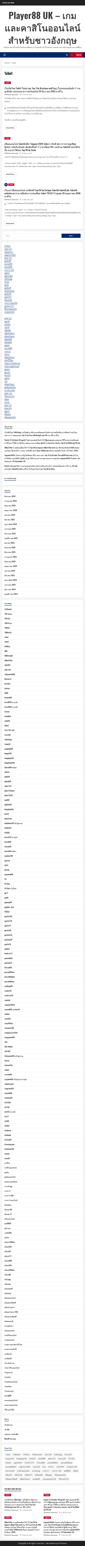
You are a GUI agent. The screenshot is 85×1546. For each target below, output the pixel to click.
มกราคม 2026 (10, 529)
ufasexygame (9, 1144)
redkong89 (8, 986)
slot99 (7, 327)
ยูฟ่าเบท (7, 1228)
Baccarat (7, 679)
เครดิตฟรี (8, 1358)
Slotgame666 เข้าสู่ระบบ (13, 1056)
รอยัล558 (8, 1233)
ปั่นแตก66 (8, 300)
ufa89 (6, 1121)
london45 (7, 828)
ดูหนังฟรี (7, 261)
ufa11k (6, 1107)
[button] (4, 55)
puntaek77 (8, 963)
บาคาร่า (7, 351)
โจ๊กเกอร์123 (9, 396)
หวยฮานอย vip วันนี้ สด (13, 1344)
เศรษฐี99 (7, 1395)
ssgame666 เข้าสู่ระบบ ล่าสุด (15, 1079)
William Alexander (12, 95)
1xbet (7, 138)
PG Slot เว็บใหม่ (10, 888)
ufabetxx (7, 1130)
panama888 (8, 874)
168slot (7, 618)
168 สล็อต (8, 614)
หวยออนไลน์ (9, 312)
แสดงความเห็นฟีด (11, 1434)
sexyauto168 (9, 1028)
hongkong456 (9, 762)
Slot (6, 1042)
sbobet (7, 1014)
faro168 (7, 735)
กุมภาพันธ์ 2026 (10, 524)
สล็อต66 (7, 330)
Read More (11, 128)
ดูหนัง (6, 285)
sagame (7, 1000)
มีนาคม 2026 (9, 519)
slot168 (7, 1051)
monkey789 (8, 856)
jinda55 (7, 324)
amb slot (7, 669)
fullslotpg (8, 279)
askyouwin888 (9, 674)
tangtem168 (9, 1088)
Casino (6, 711)
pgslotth (7, 944)
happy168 (8, 753)
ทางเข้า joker (9, 390)
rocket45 (8, 990)
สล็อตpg (7, 1279)
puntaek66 (8, 958)
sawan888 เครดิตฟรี (12, 1009)
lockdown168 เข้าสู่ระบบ (13, 823)
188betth (7, 632)
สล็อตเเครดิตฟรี (10, 1316)
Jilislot (6, 772)
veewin (6, 1153)
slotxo (7, 354)
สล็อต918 (8, 1265)
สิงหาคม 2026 (9, 496)
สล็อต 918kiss (9, 1242)
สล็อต (6, 399)
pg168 (7, 321)
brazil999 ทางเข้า (11, 702)
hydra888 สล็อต (10, 767)
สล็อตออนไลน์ (9, 417)
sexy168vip (8, 1023)
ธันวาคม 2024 (10, 589)
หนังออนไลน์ (9, 291)
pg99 (6, 897)
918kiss (7, 246)
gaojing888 (8, 748)
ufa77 (6, 1116)
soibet (6, 1070)
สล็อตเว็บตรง (9, 333)
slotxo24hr (8, 1065)
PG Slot (7, 883)
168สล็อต (8, 623)
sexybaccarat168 (10, 1032)
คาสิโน (7, 1163)
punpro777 (9, 306)
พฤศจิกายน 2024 (11, 594)
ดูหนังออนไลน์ (9, 387)
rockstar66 (8, 995)
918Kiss (7, 646)
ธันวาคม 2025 (10, 533)
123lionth (8, 609)
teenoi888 (8, 1093)
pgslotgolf (8, 939)
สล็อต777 (8, 1256)
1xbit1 (8, 83)
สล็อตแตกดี (8, 1321)
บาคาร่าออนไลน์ (10, 303)
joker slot (8, 393)
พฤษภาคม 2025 (10, 566)
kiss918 (7, 375)
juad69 (7, 800)
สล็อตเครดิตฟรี (10, 1302)
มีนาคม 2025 (9, 575)
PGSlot (7, 911)
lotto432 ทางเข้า (11, 837)
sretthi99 (8, 1074)
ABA (5, 651)
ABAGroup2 (8, 655)
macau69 (7, 846)
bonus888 (8, 697)
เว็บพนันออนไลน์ (10, 1381)
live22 (6, 282)
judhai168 (8, 804)
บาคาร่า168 (9, 270)
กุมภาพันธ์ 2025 (10, 580)
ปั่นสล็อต (7, 1205)
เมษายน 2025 (9, 570)
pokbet (7, 949)
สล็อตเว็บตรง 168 (11, 1312)
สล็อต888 (8, 339)
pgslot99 (7, 930)
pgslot (7, 273)
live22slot (8, 818)
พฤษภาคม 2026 (10, 510)
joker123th (8, 795)
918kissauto (37, 1454)
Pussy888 (8, 967)
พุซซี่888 (7, 1223)
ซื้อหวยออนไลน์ (10, 309)
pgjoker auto (9, 907)
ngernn (7, 860)
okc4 (6, 865)
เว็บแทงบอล (9, 1391)
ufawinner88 (9, 1149)
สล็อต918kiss (9, 1270)
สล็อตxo (7, 414)
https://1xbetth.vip (12, 363)
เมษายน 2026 (9, 515)
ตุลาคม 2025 (9, 543)
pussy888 (8, 264)
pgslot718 (8, 921)
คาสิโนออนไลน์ (10, 1167)
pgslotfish (8, 935)
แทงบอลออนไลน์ (11, 1400)
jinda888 (7, 781)
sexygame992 (9, 1037)
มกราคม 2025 (10, 584)
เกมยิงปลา (8, 1354)
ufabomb (7, 1135)
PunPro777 (8, 953)
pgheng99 (8, 276)
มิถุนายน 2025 (10, 561)
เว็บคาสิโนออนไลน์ (11, 1367)
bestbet (7, 683)
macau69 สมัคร (10, 851)
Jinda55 (32, 1458)
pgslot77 (8, 297)
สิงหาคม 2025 (9, 552)
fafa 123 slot (9, 730)
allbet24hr (8, 660)
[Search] (67, 55)
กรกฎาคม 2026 (10, 501)
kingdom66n (9, 809)
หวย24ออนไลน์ (10, 1335)
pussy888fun (9, 972)
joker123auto (9, 790)
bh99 (6, 693)
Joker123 (7, 786)
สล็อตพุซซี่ (8, 1288)
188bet (7, 627)
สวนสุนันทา (9, 1325)
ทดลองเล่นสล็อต (10, 1181)
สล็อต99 (7, 1274)
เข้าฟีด (7, 1429)
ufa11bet (7, 1102)
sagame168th (10, 255)
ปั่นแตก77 (8, 1214)
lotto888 (7, 842)
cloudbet (7, 716)
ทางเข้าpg (8, 1186)
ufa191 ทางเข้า (10, 1111)
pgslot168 (8, 916)
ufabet (7, 1125)
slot (6, 381)
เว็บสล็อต (8, 1386)
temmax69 (8, 1097)
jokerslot (8, 408)
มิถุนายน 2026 (10, 505)
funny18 (7, 744)
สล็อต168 (8, 1246)
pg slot (7, 372)
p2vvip (6, 869)
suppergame (9, 1084)
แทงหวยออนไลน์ (10, 1405)
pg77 (6, 893)
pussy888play (9, 976)
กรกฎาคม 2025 (10, 557)
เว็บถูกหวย (8, 1372)
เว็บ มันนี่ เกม (9, 1363)
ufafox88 (7, 1139)
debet (6, 725)
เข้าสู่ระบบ (8, 1424)
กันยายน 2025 (9, 547)
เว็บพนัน (7, 1377)
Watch (78, 55)
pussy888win (9, 981)
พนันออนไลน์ (9, 1218)
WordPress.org (10, 1438)
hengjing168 (9, 758)
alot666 (7, 665)
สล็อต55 (7, 1251)
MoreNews (50, 1543)
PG (5, 879)
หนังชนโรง (8, 252)
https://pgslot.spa (11, 366)
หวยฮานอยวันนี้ (10, 1349)
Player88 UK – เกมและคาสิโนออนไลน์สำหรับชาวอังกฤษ (42, 27)
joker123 (8, 249)
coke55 (7, 721)
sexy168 (7, 1018)
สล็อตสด (7, 1293)
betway (7, 688)
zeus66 (7, 1158)
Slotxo (6, 1060)
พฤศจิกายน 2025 (11, 538)
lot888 (7, 832)
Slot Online (8, 1046)
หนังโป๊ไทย (8, 360)
